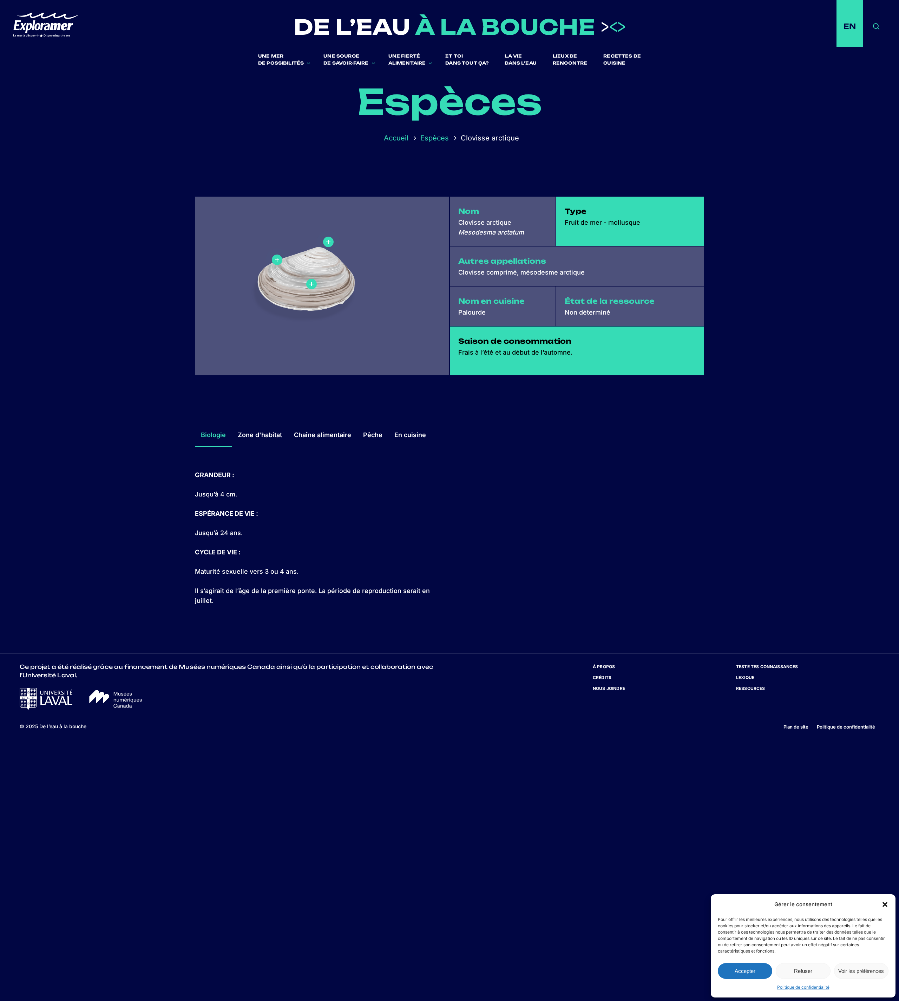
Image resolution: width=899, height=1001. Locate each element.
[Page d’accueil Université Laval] (46, 708)
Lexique (745, 677)
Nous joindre (609, 688)
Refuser (803, 971)
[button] (884, 904)
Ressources (750, 688)
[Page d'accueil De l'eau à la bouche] (459, 26)
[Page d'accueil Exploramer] (50, 26)
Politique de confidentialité (803, 987)
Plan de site (795, 727)
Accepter (745, 971)
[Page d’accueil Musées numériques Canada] (115, 705)
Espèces (434, 138)
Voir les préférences (861, 971)
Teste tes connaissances (767, 666)
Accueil (396, 138)
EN (850, 26)
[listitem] (318, 269)
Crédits (602, 677)
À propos (604, 666)
